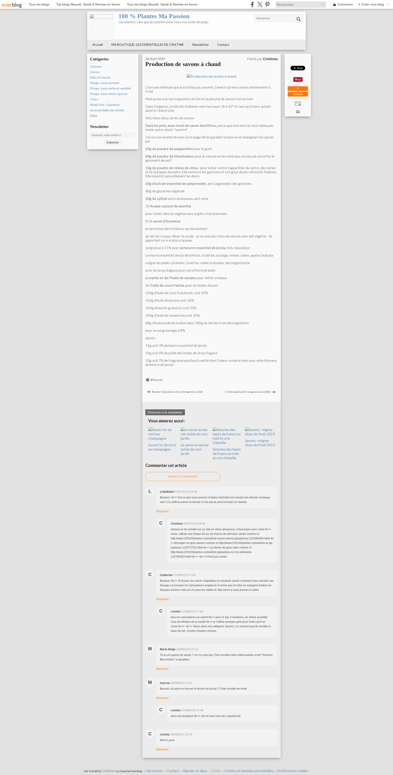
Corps (94, 99)
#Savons (157, 380)
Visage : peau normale (104, 83)
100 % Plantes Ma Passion (153, 16)
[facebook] (252, 4)
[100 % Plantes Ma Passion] (101, 25)
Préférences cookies (292, 771)
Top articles (154, 771)
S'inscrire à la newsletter (165, 412)
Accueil (97, 44)
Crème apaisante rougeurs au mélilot (248, 391)
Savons (95, 72)
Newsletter (200, 44)
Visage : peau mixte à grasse (108, 94)
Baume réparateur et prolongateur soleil (177, 391)
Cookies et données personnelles (248, 771)
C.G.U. (216, 771)
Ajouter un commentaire (183, 476)
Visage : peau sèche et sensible (110, 88)
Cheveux (96, 66)
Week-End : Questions (105, 105)
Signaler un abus (195, 771)
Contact (223, 44)
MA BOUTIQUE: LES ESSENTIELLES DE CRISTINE (147, 44)
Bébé (93, 115)
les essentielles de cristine (107, 110)
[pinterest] (267, 4)
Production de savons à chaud (183, 64)
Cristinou (108, 771)
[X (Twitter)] (260, 4)
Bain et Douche (100, 77)
